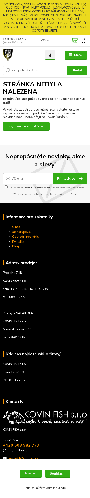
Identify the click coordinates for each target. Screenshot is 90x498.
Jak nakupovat (21, 232)
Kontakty (18, 242)
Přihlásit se (66, 178)
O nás (16, 227)
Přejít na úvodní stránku (26, 126)
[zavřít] (84, 4)
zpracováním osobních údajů (37, 187)
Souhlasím (58, 473)
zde (63, 488)
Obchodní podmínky (25, 237)
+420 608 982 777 (14, 39)
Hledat (77, 70)
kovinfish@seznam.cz (23, 459)
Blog (15, 246)
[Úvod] (20, 55)
